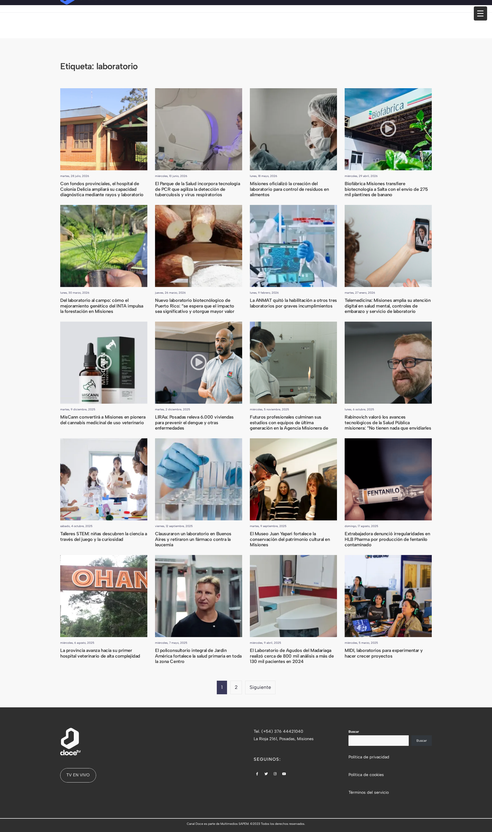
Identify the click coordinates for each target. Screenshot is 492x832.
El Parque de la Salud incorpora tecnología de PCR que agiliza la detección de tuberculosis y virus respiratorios (197, 189)
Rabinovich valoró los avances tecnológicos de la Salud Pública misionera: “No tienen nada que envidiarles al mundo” (388, 425)
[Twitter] (266, 774)
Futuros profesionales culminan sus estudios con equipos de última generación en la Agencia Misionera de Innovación (289, 425)
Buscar (353, 732)
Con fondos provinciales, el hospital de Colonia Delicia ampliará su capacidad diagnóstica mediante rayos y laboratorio (102, 189)
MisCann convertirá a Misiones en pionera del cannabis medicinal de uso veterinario (103, 419)
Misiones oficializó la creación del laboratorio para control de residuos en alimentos (289, 189)
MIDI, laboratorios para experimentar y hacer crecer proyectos (384, 653)
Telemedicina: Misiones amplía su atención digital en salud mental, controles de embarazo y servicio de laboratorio (388, 306)
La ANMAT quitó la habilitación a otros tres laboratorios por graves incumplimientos (293, 303)
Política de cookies (366, 774)
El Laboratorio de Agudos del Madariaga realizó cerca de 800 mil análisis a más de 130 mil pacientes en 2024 (292, 656)
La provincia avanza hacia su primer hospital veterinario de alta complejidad (100, 653)
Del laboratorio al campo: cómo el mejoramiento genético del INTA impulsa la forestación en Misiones (101, 306)
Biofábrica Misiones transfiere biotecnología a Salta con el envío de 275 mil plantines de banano (386, 189)
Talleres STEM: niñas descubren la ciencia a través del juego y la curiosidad (103, 536)
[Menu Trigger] (480, 13)
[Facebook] (257, 774)
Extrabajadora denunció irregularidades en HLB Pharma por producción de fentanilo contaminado (387, 539)
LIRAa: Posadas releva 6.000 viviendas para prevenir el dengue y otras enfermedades (194, 422)
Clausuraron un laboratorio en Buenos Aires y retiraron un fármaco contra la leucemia (193, 539)
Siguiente (260, 687)
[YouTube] (284, 774)
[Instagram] (275, 774)
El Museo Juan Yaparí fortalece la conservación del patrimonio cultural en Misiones (290, 539)
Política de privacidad (368, 757)
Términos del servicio (368, 792)
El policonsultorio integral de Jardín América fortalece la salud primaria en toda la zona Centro (198, 656)
